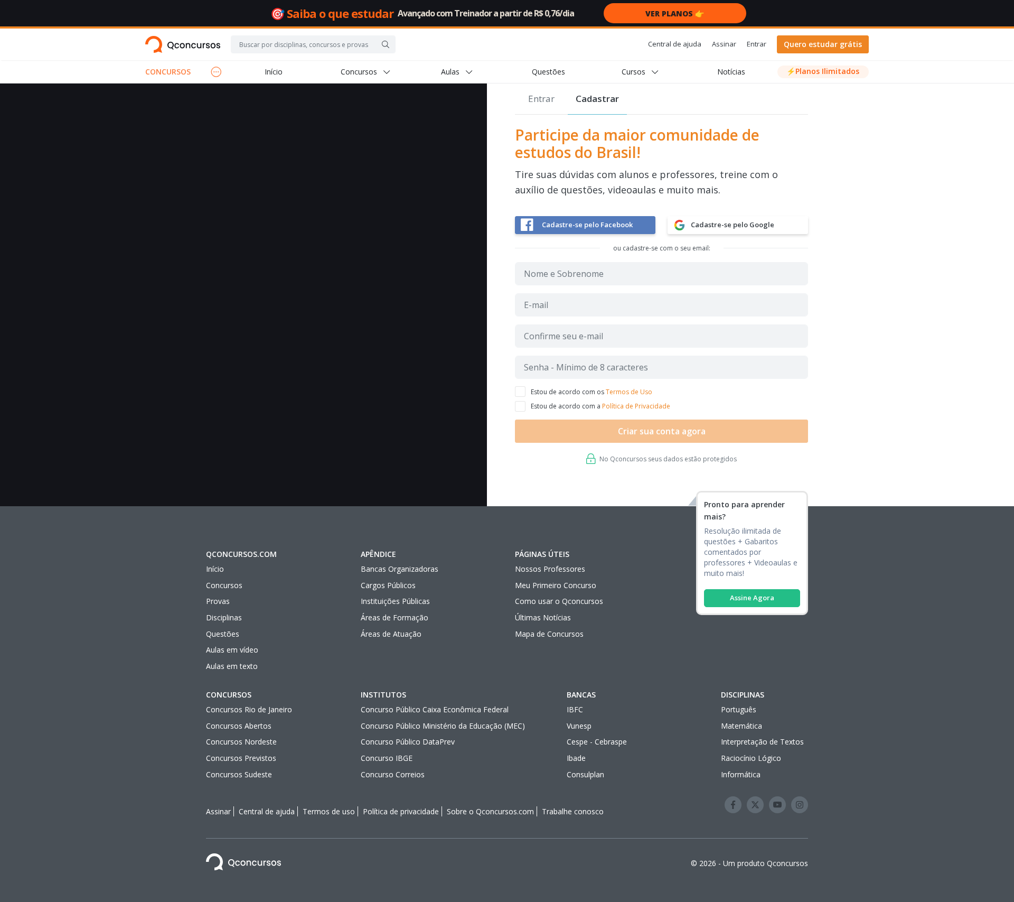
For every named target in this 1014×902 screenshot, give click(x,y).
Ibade (576, 758)
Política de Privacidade (636, 406)
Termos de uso (329, 811)
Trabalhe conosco (573, 811)
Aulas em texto (232, 666)
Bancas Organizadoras (399, 569)
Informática (740, 774)
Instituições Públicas (395, 601)
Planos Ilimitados (822, 71)
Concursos (224, 585)
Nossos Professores (550, 569)
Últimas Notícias (543, 617)
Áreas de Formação (394, 617)
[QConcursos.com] (243, 863)
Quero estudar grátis (823, 44)
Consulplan (585, 774)
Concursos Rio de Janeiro (249, 709)
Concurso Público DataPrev (408, 742)
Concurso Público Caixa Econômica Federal (435, 709)
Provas (218, 601)
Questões (548, 72)
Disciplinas (224, 617)
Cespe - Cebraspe (597, 742)
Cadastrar (597, 98)
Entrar (756, 44)
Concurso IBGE (386, 758)
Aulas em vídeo (232, 650)
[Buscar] (386, 44)
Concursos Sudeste (239, 774)
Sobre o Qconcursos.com (490, 811)
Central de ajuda (674, 44)
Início (274, 72)
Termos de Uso (629, 391)
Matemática (741, 726)
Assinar (724, 44)
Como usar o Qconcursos (559, 601)
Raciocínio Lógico (751, 758)
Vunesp (579, 726)
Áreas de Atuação (391, 634)
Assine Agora (752, 597)
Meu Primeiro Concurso (555, 585)
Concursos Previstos (241, 758)
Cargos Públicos (388, 585)
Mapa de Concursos (549, 634)
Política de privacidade (401, 811)
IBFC (575, 709)
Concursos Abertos (238, 726)
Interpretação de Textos (762, 742)
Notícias (731, 72)
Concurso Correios (393, 774)
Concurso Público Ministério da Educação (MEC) (443, 726)
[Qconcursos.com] (182, 44)
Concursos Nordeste (241, 742)
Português (738, 709)
